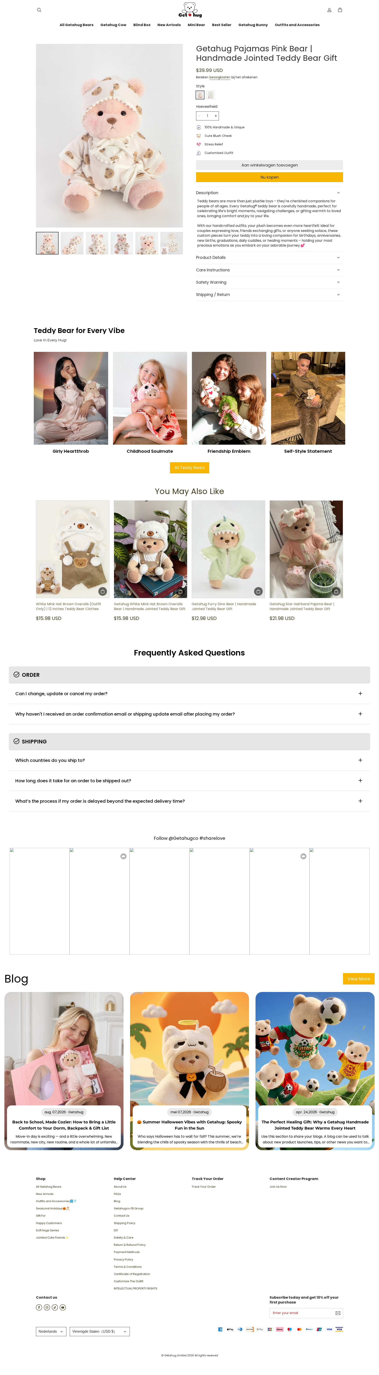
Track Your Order (204, 1187)
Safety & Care (124, 1238)
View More (358, 979)
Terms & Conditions (128, 1267)
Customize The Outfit (128, 1281)
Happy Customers (49, 1223)
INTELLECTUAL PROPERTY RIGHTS (135, 1289)
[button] (39, 10)
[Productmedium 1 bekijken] (47, 243)
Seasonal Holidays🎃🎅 (53, 1208)
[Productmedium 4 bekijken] (122, 243)
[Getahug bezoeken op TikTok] (55, 1309)
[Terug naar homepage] (189, 10)
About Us (120, 1187)
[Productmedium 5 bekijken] (146, 243)
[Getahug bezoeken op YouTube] (63, 1309)
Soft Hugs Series (47, 1230)
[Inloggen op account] (329, 10)
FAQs (117, 1194)
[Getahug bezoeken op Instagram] (47, 1309)
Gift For (41, 1216)
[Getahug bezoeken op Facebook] (39, 1309)
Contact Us (121, 1216)
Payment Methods (127, 1252)
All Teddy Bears (190, 467)
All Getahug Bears (48, 1187)
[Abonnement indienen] (338, 1313)
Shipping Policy (124, 1223)
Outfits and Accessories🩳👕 (56, 1201)
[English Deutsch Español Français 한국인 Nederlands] (51, 1331)
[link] (76, 25)
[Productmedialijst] (109, 136)
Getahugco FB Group (128, 1208)
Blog (117, 1201)
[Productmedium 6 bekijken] (171, 243)
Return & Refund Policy (130, 1245)
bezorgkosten (219, 77)
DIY (116, 1230)
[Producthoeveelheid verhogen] (216, 116)
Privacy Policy (123, 1260)
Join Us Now (278, 1187)
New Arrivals (45, 1194)
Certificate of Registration (132, 1274)
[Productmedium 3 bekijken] (97, 243)
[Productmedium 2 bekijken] (72, 243)
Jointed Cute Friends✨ (52, 1238)
